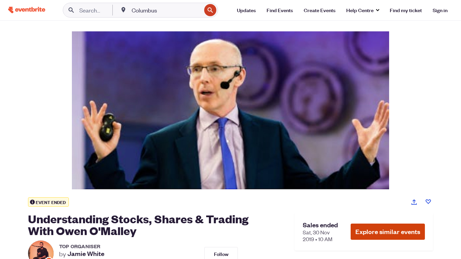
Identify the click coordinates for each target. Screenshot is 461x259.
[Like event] (428, 201)
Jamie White (85, 254)
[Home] (26, 10)
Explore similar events (387, 231)
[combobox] (166, 10)
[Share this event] (414, 202)
